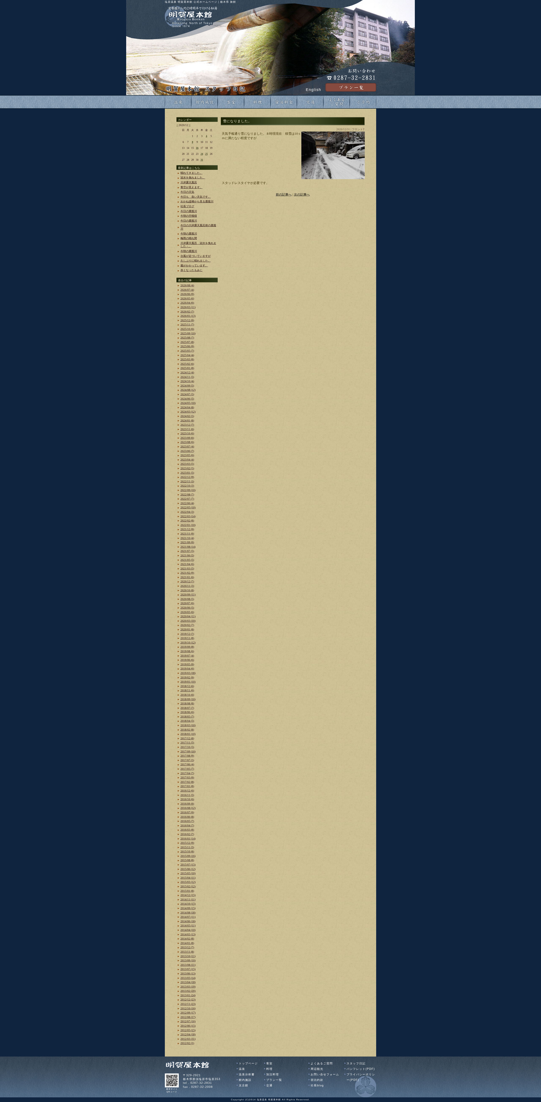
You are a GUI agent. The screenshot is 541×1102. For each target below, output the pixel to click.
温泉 (242, 1068)
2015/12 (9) (187, 842)
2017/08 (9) (187, 755)
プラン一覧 (274, 1079)
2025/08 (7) (187, 337)
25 (206, 153)
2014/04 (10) (187, 930)
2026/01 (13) (187, 315)
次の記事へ (302, 194)
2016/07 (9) (187, 812)
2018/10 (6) (187, 694)
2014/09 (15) (187, 908)
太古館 (243, 1085)
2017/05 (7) (187, 768)
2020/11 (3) (187, 585)
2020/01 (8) (187, 629)
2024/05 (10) (187, 403)
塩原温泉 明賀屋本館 (269, 1099)
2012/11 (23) (187, 1004)
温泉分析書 (247, 1074)
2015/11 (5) (187, 847)
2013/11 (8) (187, 951)
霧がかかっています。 (194, 265)
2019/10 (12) (187, 642)
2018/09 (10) (187, 699)
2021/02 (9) (187, 572)
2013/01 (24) (187, 995)
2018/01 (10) (187, 734)
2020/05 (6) (187, 612)
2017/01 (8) (187, 786)
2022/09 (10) (187, 490)
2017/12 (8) (187, 738)
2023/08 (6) (187, 442)
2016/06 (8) (187, 816)
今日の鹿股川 (188, 211)
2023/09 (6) (187, 437)
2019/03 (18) (187, 673)
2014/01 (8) (187, 943)
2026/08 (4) (187, 285)
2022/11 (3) (187, 481)
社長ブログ (187, 206)
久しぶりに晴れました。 (195, 260)
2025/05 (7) (187, 350)
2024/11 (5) (187, 377)
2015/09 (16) (187, 856)
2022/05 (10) (187, 507)
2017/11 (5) (187, 742)
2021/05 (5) (187, 559)
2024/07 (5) (187, 394)
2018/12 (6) (187, 686)
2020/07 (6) (187, 603)
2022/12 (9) (187, 477)
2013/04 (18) (187, 982)
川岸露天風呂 (188, 182)
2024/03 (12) (187, 411)
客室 (269, 1063)
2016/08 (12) (187, 808)
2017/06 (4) (187, 764)
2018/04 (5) (187, 720)
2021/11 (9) (187, 533)
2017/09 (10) (187, 751)
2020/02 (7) (187, 625)
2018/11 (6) (187, 690)
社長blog (317, 1085)
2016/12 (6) (187, 790)
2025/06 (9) (187, 346)
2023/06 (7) (187, 451)
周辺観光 (317, 1068)
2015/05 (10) (187, 873)
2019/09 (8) (187, 646)
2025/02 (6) (187, 363)
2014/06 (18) (187, 921)
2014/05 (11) (187, 925)
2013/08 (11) (187, 964)
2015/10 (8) (187, 851)
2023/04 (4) (187, 459)
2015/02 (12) (187, 886)
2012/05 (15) (187, 1030)
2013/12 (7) (187, 947)
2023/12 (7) (187, 424)
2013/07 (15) (187, 969)
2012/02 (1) (187, 1043)
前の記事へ (284, 194)
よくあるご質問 (322, 1063)
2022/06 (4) (187, 503)
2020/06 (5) (187, 607)
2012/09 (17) (187, 1012)
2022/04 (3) (187, 511)
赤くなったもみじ (191, 270)
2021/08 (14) (187, 546)
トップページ (248, 1063)
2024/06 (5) (187, 398)
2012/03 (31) (187, 1038)
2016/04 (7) (187, 825)
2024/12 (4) (187, 372)
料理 (269, 1068)
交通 (269, 1085)
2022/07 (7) (187, 498)
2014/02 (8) (187, 938)
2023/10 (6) (187, 433)
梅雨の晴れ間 (188, 238)
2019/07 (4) (187, 655)
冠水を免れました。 (192, 177)
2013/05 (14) (187, 978)
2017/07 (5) (187, 760)
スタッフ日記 (356, 1063)
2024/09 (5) (187, 385)
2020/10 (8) (187, 590)
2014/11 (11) (187, 899)
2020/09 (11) (187, 594)
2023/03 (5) (187, 463)
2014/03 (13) (187, 934)
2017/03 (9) (187, 777)
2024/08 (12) (187, 389)
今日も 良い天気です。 (195, 196)
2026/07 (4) (187, 289)
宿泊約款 (317, 1079)
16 (197, 148)
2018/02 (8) (187, 729)
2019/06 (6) (187, 659)
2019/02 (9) (187, 677)
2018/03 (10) (187, 725)
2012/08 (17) (187, 1017)
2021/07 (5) (187, 551)
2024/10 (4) (187, 381)
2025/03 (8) (187, 359)
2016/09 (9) (187, 803)
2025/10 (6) (187, 329)
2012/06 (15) (187, 1025)
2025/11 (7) (187, 324)
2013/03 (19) (187, 986)
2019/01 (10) (187, 681)
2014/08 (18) (187, 912)
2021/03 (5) (187, 568)
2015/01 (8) (187, 890)
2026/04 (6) (187, 302)
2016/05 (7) (187, 821)
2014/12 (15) (187, 895)
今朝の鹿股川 (188, 233)
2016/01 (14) (187, 838)
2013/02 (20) (187, 990)
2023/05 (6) (187, 455)
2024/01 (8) (187, 420)
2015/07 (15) (187, 864)
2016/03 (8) (187, 829)
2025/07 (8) (187, 342)
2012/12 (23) (187, 999)
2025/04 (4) (187, 355)
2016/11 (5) (187, 795)
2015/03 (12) (187, 882)
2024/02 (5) (187, 416)
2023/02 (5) (187, 468)
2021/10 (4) (187, 538)
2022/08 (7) (187, 494)
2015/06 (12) (187, 869)
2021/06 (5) (187, 555)
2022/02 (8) (187, 520)
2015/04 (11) (187, 877)
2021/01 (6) (187, 577)
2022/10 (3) (187, 485)
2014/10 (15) (187, 903)
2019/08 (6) (187, 651)
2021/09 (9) (187, 542)
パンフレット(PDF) (361, 1068)
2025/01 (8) (187, 368)
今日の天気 (187, 192)
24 (202, 153)
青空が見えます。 (191, 187)
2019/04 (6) (187, 668)
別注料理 (272, 1074)
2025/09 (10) (187, 333)
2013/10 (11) (187, 956)
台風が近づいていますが (195, 256)
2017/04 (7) (187, 773)
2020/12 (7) (187, 581)
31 (202, 159)
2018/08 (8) (187, 703)
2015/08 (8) (187, 860)
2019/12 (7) (187, 633)
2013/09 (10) (187, 960)
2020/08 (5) (187, 599)
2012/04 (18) (187, 1034)
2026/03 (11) (187, 307)
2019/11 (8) (187, 638)
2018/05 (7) (187, 716)
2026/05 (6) (187, 298)
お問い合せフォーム (325, 1074)
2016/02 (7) (187, 834)
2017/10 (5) (187, 747)
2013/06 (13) (187, 973)
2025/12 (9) (187, 320)
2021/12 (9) (187, 529)
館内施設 (245, 1079)
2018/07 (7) (187, 708)
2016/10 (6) (187, 799)
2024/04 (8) (187, 407)
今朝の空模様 (188, 215)
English (313, 90)
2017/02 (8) (187, 782)
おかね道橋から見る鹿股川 (196, 201)
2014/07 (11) (187, 916)
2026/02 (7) (187, 311)
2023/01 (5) (187, 472)
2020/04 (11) (187, 616)
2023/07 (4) (187, 446)
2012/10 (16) (187, 1008)
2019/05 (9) (187, 664)
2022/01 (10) (187, 525)
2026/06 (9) (187, 294)
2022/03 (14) (187, 516)
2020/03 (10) (187, 620)
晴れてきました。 (191, 172)
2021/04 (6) (187, 564)
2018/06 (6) (187, 712)
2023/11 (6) (187, 429)
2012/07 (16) (187, 1021)
